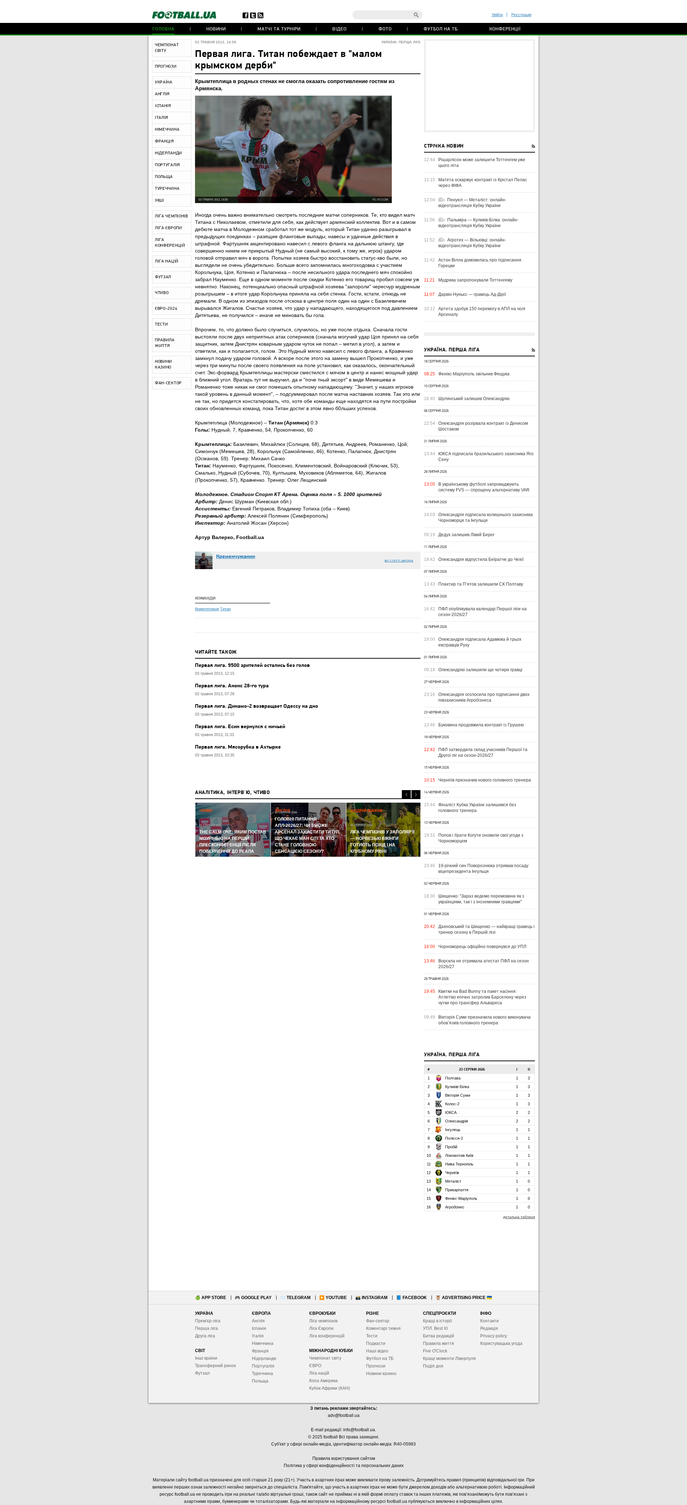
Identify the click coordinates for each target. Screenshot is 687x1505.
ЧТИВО (162, 293)
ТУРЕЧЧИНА (167, 189)
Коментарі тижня (383, 1328)
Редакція (489, 1328)
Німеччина (262, 1343)
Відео (339, 29)
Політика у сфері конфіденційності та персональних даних (344, 1465)
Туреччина (262, 1373)
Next (415, 794)
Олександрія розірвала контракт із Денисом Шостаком (483, 426)
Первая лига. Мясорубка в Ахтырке (238, 747)
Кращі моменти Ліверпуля (449, 1358)
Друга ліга (205, 1335)
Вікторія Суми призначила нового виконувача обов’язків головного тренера (484, 1020)
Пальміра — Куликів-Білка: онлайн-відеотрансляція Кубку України (478, 222)
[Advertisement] (479, 85)
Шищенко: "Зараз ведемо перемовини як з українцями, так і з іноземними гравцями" (481, 899)
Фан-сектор (377, 1320)
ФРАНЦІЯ (164, 141)
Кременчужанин (235, 556)
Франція (260, 1350)
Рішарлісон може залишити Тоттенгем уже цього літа (481, 162)
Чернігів (452, 1172)
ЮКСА (451, 1112)
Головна (163, 29)
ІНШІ (159, 200)
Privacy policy (493, 1335)
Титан (225, 609)
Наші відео (377, 1350)
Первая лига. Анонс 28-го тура (232, 686)
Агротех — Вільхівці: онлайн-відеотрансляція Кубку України (472, 242)
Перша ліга (206, 1328)
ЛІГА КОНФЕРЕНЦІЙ (170, 243)
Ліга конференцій (327, 1335)
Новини (216, 29)
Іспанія (259, 1328)
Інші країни (206, 1358)
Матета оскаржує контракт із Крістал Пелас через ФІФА (482, 182)
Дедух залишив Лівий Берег (466, 534)
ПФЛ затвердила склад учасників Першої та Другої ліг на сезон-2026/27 (482, 752)
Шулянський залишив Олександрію (474, 398)
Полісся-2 (454, 1138)
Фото (385, 29)
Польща (260, 1381)
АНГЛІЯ (162, 94)
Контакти (489, 1320)
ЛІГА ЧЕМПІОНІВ (171, 216)
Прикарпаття (456, 1190)
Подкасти (375, 1343)
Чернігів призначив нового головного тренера (484, 780)
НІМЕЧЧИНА (167, 130)
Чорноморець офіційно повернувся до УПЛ (482, 946)
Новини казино (381, 1373)
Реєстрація (521, 15)
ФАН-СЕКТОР (168, 383)
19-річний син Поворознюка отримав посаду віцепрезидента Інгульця (483, 868)
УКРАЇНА (163, 82)
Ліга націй (319, 1373)
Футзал (202, 1373)
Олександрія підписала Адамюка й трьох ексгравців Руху (479, 642)
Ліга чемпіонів (323, 1320)
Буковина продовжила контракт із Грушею (481, 724)
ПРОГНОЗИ (166, 66)
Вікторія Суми (457, 1095)
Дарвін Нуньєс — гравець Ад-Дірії (472, 294)
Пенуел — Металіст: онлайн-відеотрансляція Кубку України (472, 202)
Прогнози (375, 1366)
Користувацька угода (501, 1343)
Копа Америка (323, 1380)
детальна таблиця (519, 1217)
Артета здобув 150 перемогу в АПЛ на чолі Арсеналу (481, 311)
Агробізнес (454, 1207)
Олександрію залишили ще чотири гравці (480, 669)
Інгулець (453, 1129)
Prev (406, 794)
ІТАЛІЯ (161, 118)
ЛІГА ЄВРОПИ (168, 228)
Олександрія (456, 1121)
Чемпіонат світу (325, 1358)
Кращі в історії (437, 1320)
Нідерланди (264, 1358)
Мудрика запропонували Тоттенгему (475, 280)
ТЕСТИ (161, 324)
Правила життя (438, 1343)
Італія (258, 1335)
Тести (371, 1335)
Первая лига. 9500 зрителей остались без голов (252, 665)
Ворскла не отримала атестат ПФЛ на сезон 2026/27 (483, 963)
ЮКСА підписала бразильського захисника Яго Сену (485, 456)
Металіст (453, 1181)
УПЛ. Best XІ (435, 1328)
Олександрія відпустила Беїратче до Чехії (480, 559)
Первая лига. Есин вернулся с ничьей (240, 727)
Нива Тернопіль (459, 1164)
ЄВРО (315, 1365)
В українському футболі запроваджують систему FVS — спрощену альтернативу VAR (484, 487)
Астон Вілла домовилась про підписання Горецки (479, 263)
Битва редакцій (438, 1335)
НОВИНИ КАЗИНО (163, 365)
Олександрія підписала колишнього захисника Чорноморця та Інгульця (485, 517)
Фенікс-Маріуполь (461, 1198)
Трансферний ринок (215, 1365)
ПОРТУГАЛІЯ (167, 165)
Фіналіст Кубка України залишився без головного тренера (477, 807)
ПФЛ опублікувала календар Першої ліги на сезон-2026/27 (482, 611)
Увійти (497, 15)
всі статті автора (399, 560)
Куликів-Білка (457, 1087)
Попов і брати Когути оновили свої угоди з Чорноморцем (480, 838)
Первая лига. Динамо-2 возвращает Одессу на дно (256, 706)
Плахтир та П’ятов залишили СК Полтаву (480, 584)
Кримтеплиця (207, 609)
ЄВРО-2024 (166, 309)
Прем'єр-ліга (207, 1320)
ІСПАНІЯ (163, 106)
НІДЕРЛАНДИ (168, 153)
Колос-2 (452, 1104)
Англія (258, 1320)
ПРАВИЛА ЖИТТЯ (165, 343)
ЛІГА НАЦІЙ (167, 261)
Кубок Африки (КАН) (329, 1388)
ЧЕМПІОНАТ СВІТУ (167, 48)
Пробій (451, 1147)
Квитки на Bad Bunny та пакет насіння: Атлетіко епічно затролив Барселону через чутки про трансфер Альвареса (482, 997)
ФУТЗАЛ (163, 277)
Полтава (453, 1078)
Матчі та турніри (279, 29)
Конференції (505, 29)
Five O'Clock (435, 1350)
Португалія (263, 1366)
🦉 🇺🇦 (463, 1297)
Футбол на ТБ (441, 29)
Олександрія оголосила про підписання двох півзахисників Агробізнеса (484, 697)
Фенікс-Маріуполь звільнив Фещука (474, 373)
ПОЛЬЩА (164, 177)
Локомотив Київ (459, 1155)
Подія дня (433, 1366)
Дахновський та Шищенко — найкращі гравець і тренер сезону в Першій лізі (486, 929)
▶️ (333, 1297)
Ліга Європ (320, 1328)
